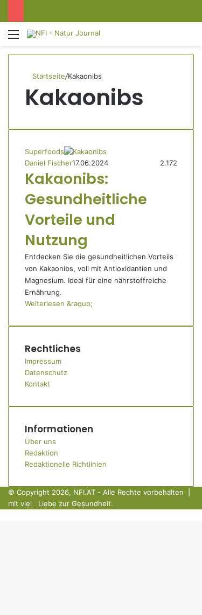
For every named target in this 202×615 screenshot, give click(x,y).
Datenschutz (46, 372)
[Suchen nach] (188, 38)
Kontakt (37, 383)
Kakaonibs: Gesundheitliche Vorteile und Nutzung (86, 209)
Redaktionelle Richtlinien (66, 464)
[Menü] (13, 38)
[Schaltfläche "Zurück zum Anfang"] (2, 514)
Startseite (47, 76)
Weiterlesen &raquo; (59, 303)
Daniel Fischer (48, 162)
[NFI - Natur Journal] (63, 34)
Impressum (43, 361)
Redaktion (41, 452)
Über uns (40, 441)
